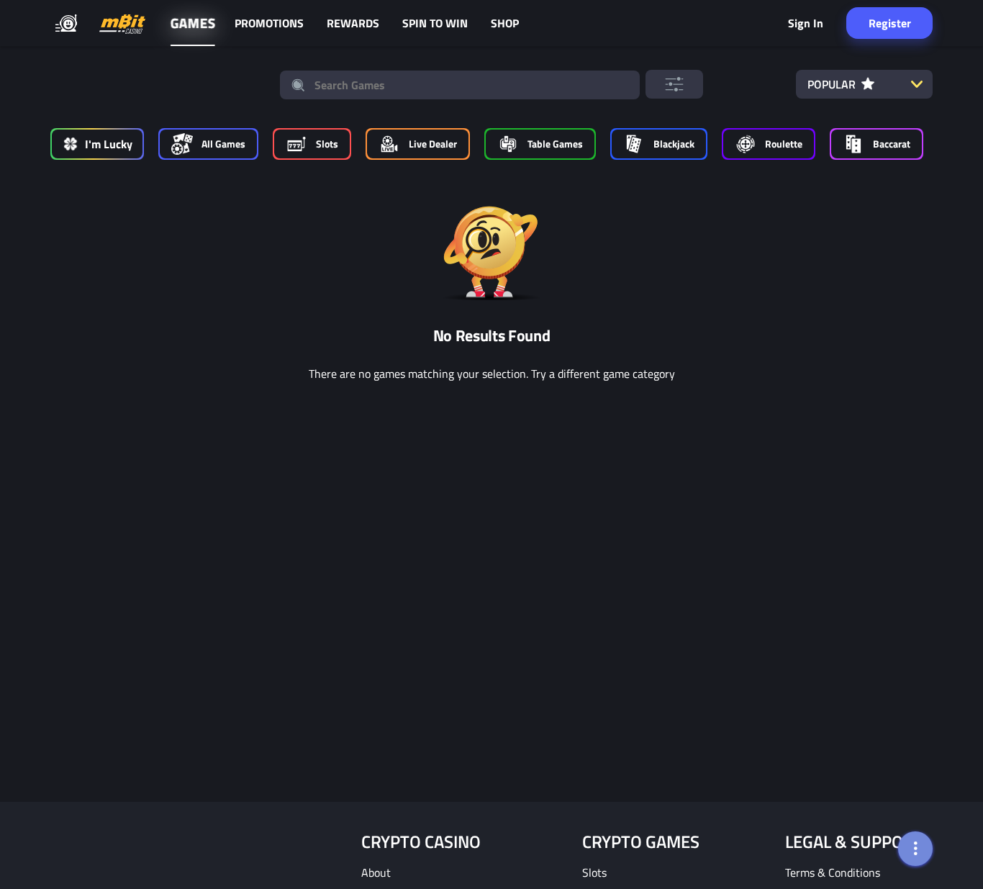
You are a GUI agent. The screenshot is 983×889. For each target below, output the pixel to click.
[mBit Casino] (122, 23)
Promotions (269, 23)
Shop (505, 23)
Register (890, 23)
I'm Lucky (108, 144)
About (376, 872)
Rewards (353, 23)
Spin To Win (435, 23)
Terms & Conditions (832, 872)
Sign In (805, 23)
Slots (594, 872)
